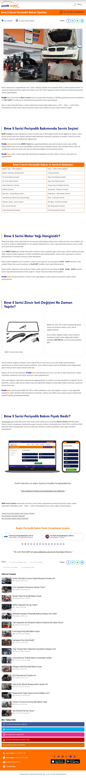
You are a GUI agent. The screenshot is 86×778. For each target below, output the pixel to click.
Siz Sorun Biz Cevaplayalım (73, 12)
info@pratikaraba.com (13, 762)
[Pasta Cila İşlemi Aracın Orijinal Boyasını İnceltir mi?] (7, 580)
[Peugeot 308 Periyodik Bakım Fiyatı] (7, 669)
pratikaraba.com (8, 422)
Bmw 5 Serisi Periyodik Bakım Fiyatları (17, 562)
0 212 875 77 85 (16, 753)
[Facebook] (68, 21)
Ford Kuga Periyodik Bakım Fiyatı (26, 631)
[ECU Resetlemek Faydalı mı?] (7, 677)
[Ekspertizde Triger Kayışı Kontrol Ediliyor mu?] (7, 695)
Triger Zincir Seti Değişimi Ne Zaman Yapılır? (18, 514)
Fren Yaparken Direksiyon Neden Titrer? (29, 587)
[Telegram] (82, 21)
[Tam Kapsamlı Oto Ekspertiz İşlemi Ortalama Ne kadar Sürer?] (7, 625)
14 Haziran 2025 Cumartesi (26, 21)
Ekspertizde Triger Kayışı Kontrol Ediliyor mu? (31, 693)
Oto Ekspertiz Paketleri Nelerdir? (13, 516)
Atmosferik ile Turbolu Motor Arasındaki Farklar (32, 658)
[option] (60, 536)
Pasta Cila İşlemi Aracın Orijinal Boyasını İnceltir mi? (33, 578)
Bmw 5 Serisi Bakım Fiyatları (28, 567)
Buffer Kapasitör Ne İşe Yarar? (25, 605)
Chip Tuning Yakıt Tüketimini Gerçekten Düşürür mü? (34, 649)
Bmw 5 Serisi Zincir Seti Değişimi (10, 567)
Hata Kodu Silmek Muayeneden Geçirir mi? (30, 684)
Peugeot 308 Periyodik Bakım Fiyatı (27, 667)
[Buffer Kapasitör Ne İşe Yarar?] (7, 607)
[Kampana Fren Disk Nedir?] (7, 642)
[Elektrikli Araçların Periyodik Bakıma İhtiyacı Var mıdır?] (7, 616)
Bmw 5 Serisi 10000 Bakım (36, 562)
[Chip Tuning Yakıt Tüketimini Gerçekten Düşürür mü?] (7, 651)
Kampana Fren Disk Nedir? (23, 640)
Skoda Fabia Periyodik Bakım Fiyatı (26, 596)
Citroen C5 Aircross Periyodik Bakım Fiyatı (29, 702)
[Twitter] (73, 21)
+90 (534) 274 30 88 (17, 758)
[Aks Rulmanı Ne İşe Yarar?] (7, 713)
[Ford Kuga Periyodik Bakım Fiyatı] (7, 633)
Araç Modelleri (8, 21)
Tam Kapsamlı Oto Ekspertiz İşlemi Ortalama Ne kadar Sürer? (37, 622)
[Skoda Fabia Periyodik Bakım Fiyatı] (7, 598)
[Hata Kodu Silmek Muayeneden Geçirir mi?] (7, 686)
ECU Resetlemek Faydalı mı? (24, 675)
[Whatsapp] (77, 21)
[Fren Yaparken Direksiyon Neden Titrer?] (7, 589)
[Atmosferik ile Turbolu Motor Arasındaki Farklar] (7, 660)
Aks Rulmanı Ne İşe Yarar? (23, 711)
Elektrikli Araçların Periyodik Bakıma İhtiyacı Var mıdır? (34, 614)
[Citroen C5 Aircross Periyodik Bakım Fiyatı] (7, 704)
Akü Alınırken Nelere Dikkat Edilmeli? (15, 519)
